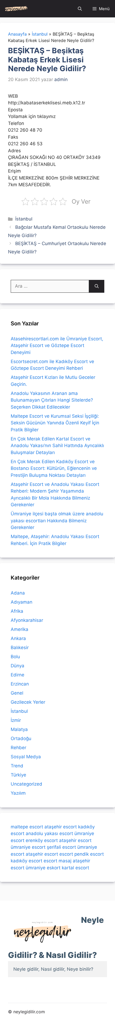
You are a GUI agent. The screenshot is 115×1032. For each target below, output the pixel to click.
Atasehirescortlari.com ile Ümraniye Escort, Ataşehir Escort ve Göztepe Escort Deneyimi (57, 345)
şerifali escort (61, 847)
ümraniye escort (28, 847)
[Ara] (96, 286)
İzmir (16, 720)
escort (66, 854)
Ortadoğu (21, 738)
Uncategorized (26, 784)
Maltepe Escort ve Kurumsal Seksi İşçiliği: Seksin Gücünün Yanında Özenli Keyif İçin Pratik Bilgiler (55, 422)
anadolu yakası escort (49, 833)
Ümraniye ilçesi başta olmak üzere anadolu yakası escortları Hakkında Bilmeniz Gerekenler (57, 520)
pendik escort (89, 854)
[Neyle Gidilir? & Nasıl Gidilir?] (16, 8)
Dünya (17, 665)
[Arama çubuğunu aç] (79, 8)
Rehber (18, 747)
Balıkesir (20, 647)
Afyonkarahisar (27, 620)
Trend (17, 765)
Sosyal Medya (26, 756)
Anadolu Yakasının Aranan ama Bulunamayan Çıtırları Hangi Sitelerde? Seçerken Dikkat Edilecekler (52, 400)
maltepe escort (27, 826)
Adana (18, 593)
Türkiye (18, 775)
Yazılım (18, 793)
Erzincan (20, 684)
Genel (17, 693)
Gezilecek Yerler (28, 702)
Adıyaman (21, 602)
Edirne (17, 674)
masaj (65, 860)
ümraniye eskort (43, 867)
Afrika (17, 611)
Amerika (19, 629)
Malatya (19, 729)
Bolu (15, 656)
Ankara (18, 638)
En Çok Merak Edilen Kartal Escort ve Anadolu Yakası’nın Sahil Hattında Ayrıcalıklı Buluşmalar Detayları (57, 445)
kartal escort (75, 867)
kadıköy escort (26, 860)
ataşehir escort (60, 826)
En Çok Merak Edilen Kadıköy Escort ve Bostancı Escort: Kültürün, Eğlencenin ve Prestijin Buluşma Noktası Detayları (54, 468)
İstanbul (23, 219)
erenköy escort (42, 840)
